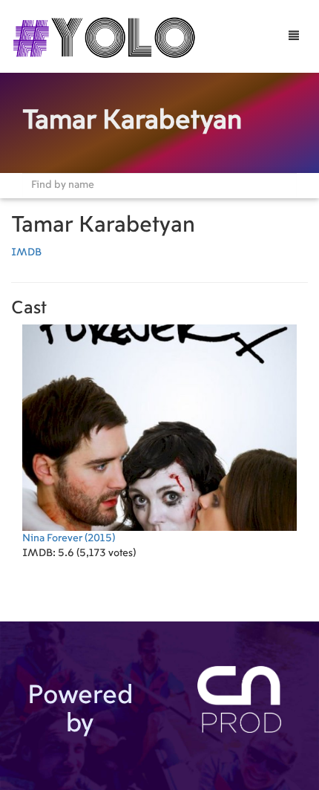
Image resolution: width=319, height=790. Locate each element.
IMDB (26, 252)
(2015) (68, 538)
